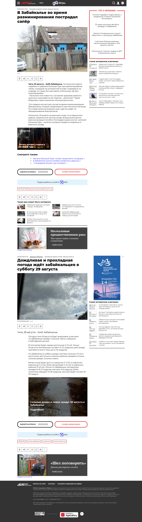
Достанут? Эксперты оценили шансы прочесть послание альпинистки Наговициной (111, 314)
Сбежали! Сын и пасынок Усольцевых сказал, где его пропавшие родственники (112, 321)
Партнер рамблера (52, 513)
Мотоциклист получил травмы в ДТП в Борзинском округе (107, 52)
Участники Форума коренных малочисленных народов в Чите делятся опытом (107, 43)
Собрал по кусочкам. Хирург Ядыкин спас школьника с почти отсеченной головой (111, 343)
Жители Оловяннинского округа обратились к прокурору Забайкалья (107, 34)
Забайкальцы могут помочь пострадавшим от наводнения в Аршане (73, 206)
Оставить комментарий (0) (71, 172)
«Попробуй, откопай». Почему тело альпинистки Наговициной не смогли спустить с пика (111, 95)
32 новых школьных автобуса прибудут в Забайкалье (107, 25)
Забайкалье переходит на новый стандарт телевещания (38, 205)
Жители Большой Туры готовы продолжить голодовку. (58, 159)
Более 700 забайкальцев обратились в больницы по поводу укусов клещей (71, 213)
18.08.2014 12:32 (22, 9)
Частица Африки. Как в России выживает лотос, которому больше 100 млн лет (111, 328)
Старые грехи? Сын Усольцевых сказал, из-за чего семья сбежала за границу (111, 80)
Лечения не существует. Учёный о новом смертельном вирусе (110, 72)
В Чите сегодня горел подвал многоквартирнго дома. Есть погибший (37, 213)
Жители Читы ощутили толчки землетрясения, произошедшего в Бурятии (39, 220)
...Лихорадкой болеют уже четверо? (49, 163)
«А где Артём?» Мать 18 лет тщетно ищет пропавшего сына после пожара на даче (111, 306)
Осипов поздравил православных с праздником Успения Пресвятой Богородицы (107, 17)
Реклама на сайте (39, 484)
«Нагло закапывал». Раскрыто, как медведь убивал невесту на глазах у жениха (111, 102)
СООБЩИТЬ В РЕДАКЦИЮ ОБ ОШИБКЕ (69, 484)
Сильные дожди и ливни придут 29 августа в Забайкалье (57, 403)
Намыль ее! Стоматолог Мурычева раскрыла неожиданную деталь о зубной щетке (111, 66)
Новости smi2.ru (24, 250)
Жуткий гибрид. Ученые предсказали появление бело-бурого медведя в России (112, 88)
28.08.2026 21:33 (22, 257)
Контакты (51, 484)
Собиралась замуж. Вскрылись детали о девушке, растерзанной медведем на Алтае (110, 336)
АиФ (18, 73)
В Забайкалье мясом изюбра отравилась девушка (56, 161)
